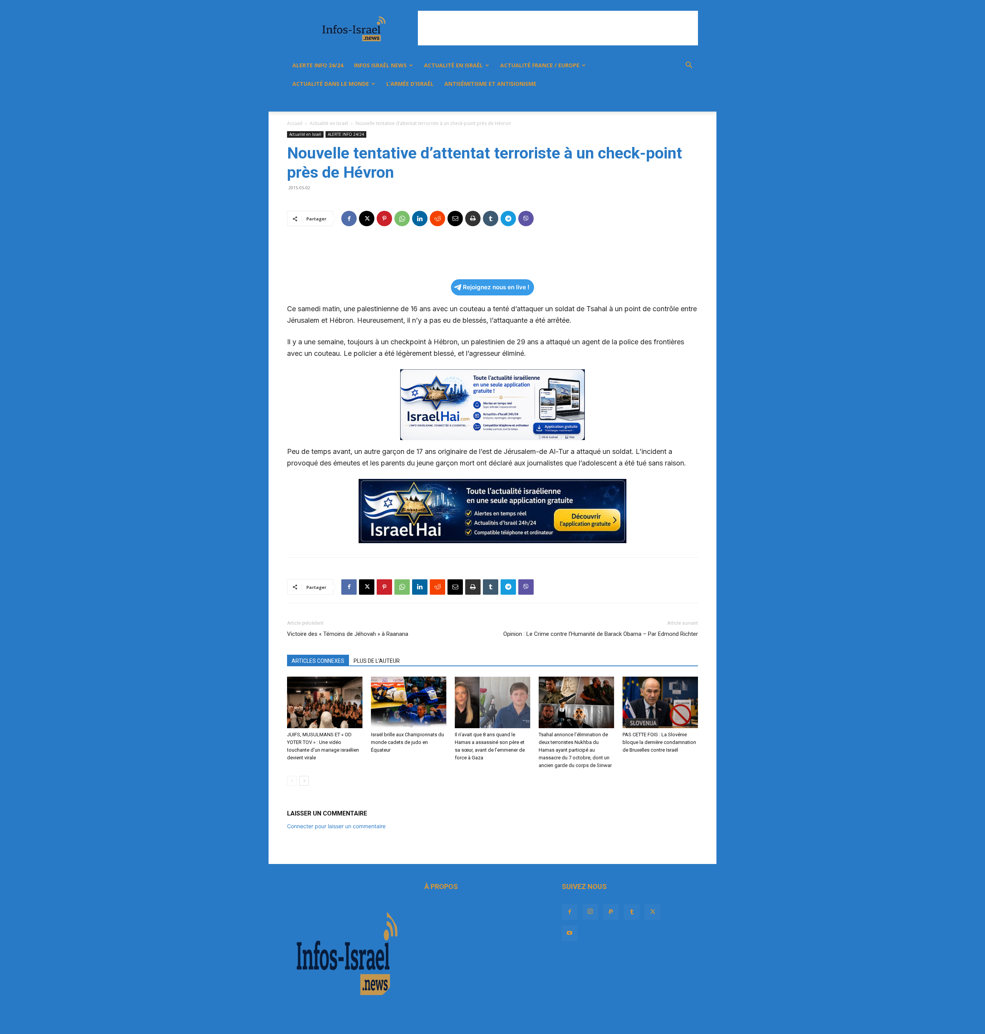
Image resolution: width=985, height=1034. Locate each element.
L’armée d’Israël (410, 83)
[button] (688, 66)
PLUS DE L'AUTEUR (377, 661)
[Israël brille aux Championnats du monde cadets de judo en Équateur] (408, 703)
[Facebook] (606, 102)
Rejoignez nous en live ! (496, 287)
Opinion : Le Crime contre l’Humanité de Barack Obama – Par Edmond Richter (600, 633)
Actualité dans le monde (330, 83)
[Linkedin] (419, 218)
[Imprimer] (473, 218)
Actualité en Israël (453, 65)
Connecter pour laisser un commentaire (336, 826)
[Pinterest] (384, 218)
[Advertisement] (558, 28)
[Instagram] (619, 102)
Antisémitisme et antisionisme (490, 83)
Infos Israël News (380, 65)
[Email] (455, 218)
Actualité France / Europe (539, 65)
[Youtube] (672, 102)
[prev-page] (292, 781)
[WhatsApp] (402, 218)
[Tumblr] (645, 102)
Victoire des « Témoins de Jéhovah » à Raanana (347, 633)
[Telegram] (508, 218)
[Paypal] (632, 102)
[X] (658, 102)
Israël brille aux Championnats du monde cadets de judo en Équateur (407, 742)
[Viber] (526, 218)
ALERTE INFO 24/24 (317, 65)
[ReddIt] (437, 218)
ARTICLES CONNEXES (318, 661)
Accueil (294, 123)
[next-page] (304, 781)
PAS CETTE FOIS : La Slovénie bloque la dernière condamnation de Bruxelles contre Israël (659, 742)
